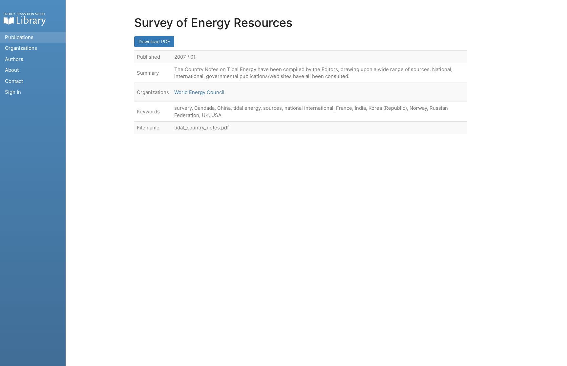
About (12, 70)
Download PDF (154, 41)
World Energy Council (199, 92)
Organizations (21, 48)
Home (24, 19)
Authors (14, 59)
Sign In (13, 92)
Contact (14, 81)
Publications (19, 37)
